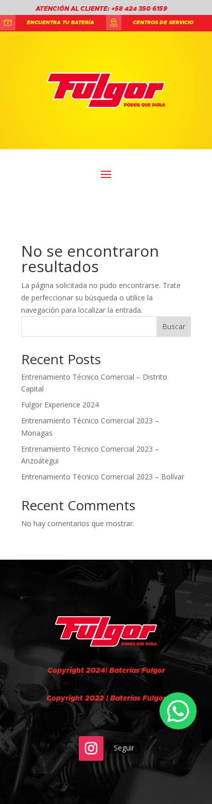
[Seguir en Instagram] (91, 748)
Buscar (173, 326)
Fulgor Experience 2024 (60, 404)
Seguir (124, 748)
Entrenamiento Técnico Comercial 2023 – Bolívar (102, 476)
